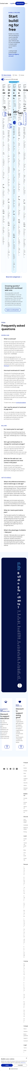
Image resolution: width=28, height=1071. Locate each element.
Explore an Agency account (14, 55)
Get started (15, 122)
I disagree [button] (20, 1065)
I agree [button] (7, 1065)
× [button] (26, 1058)
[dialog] (14, 1064)
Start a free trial (10, 126)
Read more (23, 1062)
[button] (14, 1068)
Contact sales (4, 3)
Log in (11, 3)
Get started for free (5, 114)
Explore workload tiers (12, 310)
